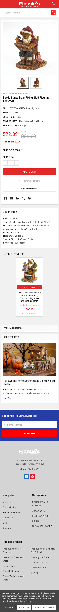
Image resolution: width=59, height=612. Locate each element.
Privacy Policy (9, 507)
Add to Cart (29, 287)
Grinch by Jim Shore (40, 557)
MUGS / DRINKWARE (42, 526)
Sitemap (7, 527)
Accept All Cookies (44, 607)
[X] (23, 198)
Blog (5, 522)
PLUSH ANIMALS (40, 515)
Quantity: (8, 157)
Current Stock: (13, 150)
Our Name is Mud (38, 567)
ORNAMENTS (38, 510)
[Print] (17, 198)
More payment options (29, 180)
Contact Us (8, 517)
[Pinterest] (29, 198)
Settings (8, 607)
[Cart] (54, 4)
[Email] (11, 198)
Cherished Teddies (39, 562)
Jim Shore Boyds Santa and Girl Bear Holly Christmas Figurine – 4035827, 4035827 (29, 296)
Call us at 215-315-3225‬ (29, 469)
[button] (29, 188)
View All (34, 572)
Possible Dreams (11, 571)
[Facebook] (5, 198)
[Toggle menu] (4, 4)
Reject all (24, 607)
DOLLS (35, 521)
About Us (7, 502)
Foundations (9, 565)
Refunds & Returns (11, 512)
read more (8, 398)
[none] (29, 48)
